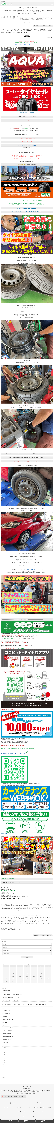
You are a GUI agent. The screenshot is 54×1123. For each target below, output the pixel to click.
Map (35, 13)
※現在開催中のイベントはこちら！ (27, 112)
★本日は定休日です (6, 990)
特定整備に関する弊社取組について (39, 1107)
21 (40, 976)
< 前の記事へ (36, 25)
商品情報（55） (5, 1048)
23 (6, 978)
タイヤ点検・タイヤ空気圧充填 (8, 928)
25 (20, 978)
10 (13, 973)
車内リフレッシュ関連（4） (8, 1028)
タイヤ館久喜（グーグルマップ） (8, 890)
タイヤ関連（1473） (6, 1010)
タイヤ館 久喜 (9, 4)
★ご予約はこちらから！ (6, 811)
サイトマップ (6, 1107)
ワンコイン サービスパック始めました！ (10, 1000)
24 (13, 978)
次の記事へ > (49, 25)
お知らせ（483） (5, 1045)
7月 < (4, 964)
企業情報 (49, 1107)
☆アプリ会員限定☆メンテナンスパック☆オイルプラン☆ (30, 648)
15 (47, 973)
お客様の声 (41, 1103)
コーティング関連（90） (7, 1030)
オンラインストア (39, 1111)
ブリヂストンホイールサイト (28, 1111)
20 (33, 976)
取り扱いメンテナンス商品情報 (27, 748)
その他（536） (5, 1042)
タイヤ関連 (8, 929)
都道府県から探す (7, 18)
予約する (28, 1120)
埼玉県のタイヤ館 (11, 18)
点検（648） (5, 1022)
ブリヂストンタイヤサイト (15, 1111)
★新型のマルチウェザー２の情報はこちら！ (27, 208)
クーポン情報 (21, 745)
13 (33, 973)
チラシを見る (45, 1120)
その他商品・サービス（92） (8, 1039)
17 (13, 976)
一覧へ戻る (43, 25)
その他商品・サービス (15, 929)
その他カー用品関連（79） (8, 1036)
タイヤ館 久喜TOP (14, 18)
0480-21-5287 (27, 9)
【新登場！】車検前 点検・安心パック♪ (10, 997)
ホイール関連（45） (6, 1013)
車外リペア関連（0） (6, 1033)
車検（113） (5, 1025)
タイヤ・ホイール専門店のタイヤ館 (3, 18)
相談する (10, 1120)
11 (20, 973)
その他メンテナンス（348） (8, 1019)
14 (40, 973)
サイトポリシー (28, 1107)
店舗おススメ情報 (17, 18)
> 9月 (50, 964)
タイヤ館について (14, 1103)
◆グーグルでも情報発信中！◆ (9, 878)
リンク (12, 1107)
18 (20, 976)
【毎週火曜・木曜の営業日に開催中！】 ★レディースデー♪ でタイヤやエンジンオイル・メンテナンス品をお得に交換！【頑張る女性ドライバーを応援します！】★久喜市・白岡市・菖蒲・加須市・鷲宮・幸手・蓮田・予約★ (26, 1003)
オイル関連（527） (6, 1016)
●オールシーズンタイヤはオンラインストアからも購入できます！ (27, 211)
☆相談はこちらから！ (6, 833)
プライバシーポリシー (19, 1107)
